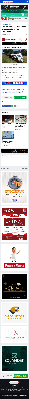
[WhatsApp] (12, 106)
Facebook (14, 92)
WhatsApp (8, 92)
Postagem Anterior (5, 168)
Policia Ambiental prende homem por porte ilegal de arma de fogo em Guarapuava (21, 125)
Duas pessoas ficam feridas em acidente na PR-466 (7, 125)
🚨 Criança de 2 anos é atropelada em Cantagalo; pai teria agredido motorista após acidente (7, 142)
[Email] (15, 106)
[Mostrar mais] (17, 106)
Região (9, 24)
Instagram (20, 92)
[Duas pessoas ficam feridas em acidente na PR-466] (8, 118)
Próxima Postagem (24, 168)
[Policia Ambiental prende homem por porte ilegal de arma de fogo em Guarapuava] (21, 118)
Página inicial (5, 24)
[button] (1, 2)
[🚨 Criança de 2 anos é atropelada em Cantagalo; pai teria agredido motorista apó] (8, 135)
